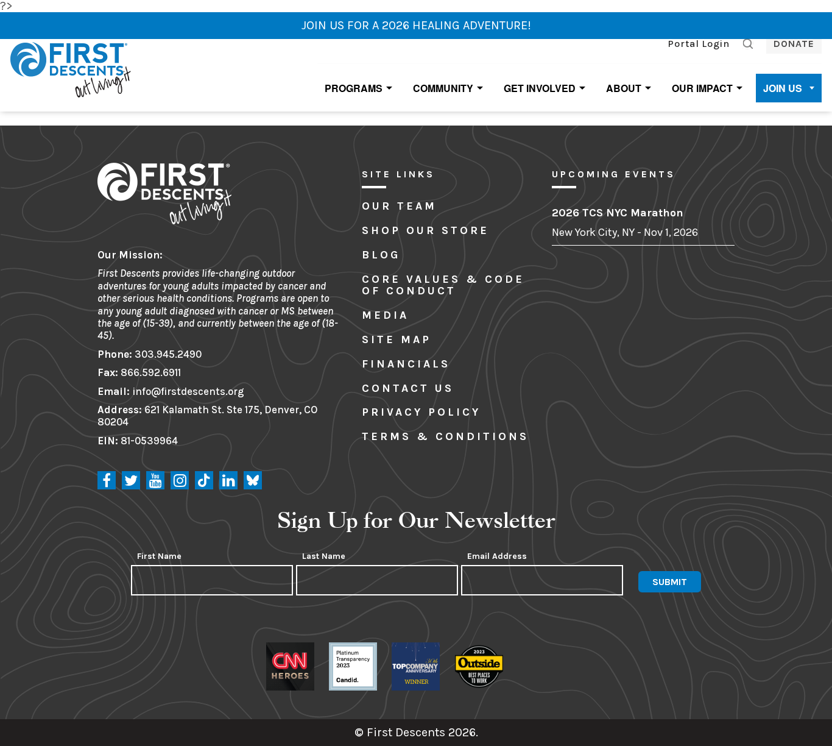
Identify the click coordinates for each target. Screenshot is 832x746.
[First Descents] (72, 69)
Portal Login (699, 43)
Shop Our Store (425, 230)
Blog (381, 254)
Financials (406, 364)
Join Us (782, 88)
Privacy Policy (421, 412)
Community (443, 88)
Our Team (399, 206)
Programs (354, 88)
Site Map (396, 339)
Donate (794, 43)
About (623, 88)
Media (385, 315)
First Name (159, 556)
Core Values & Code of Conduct (443, 285)
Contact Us (408, 388)
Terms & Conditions (445, 436)
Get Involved (540, 88)
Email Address (497, 556)
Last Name (323, 556)
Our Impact (702, 88)
